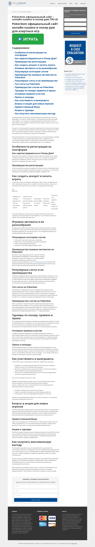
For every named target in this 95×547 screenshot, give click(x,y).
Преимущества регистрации (30, 61)
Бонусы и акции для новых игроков (34, 103)
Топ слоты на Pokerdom (27, 84)
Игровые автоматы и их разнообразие (36, 68)
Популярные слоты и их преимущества (36, 80)
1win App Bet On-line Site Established (73, 77)
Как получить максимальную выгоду (35, 113)
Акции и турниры (24, 110)
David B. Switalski (17, 3)
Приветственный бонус (27, 107)
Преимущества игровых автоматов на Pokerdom (36, 76)
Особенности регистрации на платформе (31, 54)
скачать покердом (34, 262)
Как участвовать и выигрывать (32, 100)
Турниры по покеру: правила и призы (35, 90)
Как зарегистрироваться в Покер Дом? (36, 58)
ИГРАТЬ (30, 39)
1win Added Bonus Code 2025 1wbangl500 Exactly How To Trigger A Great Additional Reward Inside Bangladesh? (75, 88)
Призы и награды (24, 97)
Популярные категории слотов (31, 71)
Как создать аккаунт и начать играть (35, 65)
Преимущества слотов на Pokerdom (34, 87)
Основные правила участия (30, 93)
